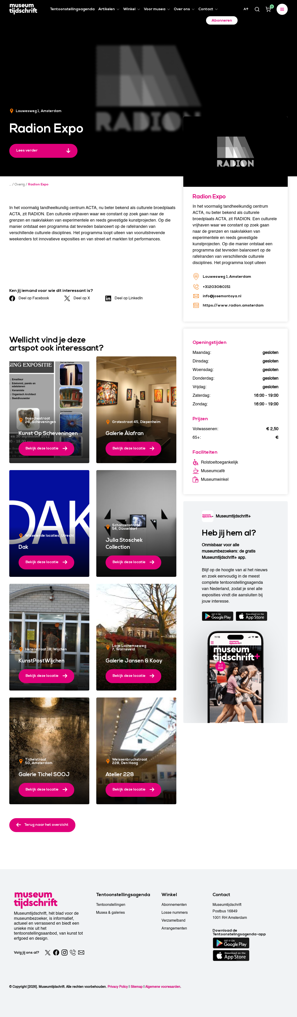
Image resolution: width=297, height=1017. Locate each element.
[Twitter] (48, 952)
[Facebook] (56, 952)
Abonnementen (174, 905)
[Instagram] (64, 952)
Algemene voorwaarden (162, 986)
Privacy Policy (118, 986)
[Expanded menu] (282, 9)
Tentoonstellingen (110, 905)
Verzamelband (173, 920)
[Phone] (73, 952)
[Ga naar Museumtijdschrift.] (10, 184)
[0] (268, 9)
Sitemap (137, 986)
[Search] (257, 9)
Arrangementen (174, 928)
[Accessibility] (246, 9)
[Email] (81, 952)
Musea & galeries (110, 913)
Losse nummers (174, 913)
